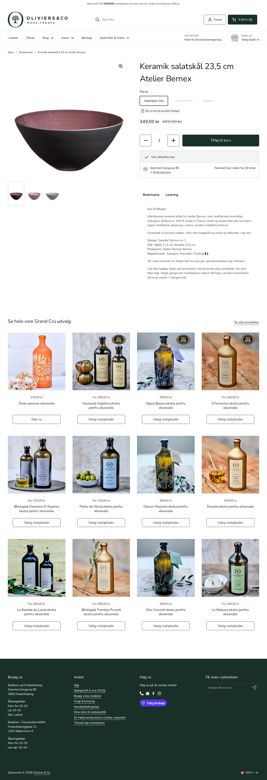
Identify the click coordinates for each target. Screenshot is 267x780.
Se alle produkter (246, 322)
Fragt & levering (84, 701)
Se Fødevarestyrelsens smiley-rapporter (100, 717)
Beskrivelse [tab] (151, 195)
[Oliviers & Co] (38, 19)
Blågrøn (208, 101)
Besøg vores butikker (87, 696)
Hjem (11, 52)
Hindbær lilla (183, 101)
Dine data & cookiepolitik (90, 712)
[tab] (160, 172)
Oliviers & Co (41, 773)
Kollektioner (26, 52)
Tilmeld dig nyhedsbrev (89, 723)
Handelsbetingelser (86, 707)
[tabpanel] (199, 243)
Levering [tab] (172, 195)
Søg (76, 685)
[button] (242, 19)
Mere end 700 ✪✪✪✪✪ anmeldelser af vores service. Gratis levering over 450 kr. (133, 4)
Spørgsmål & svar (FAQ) (90, 690)
